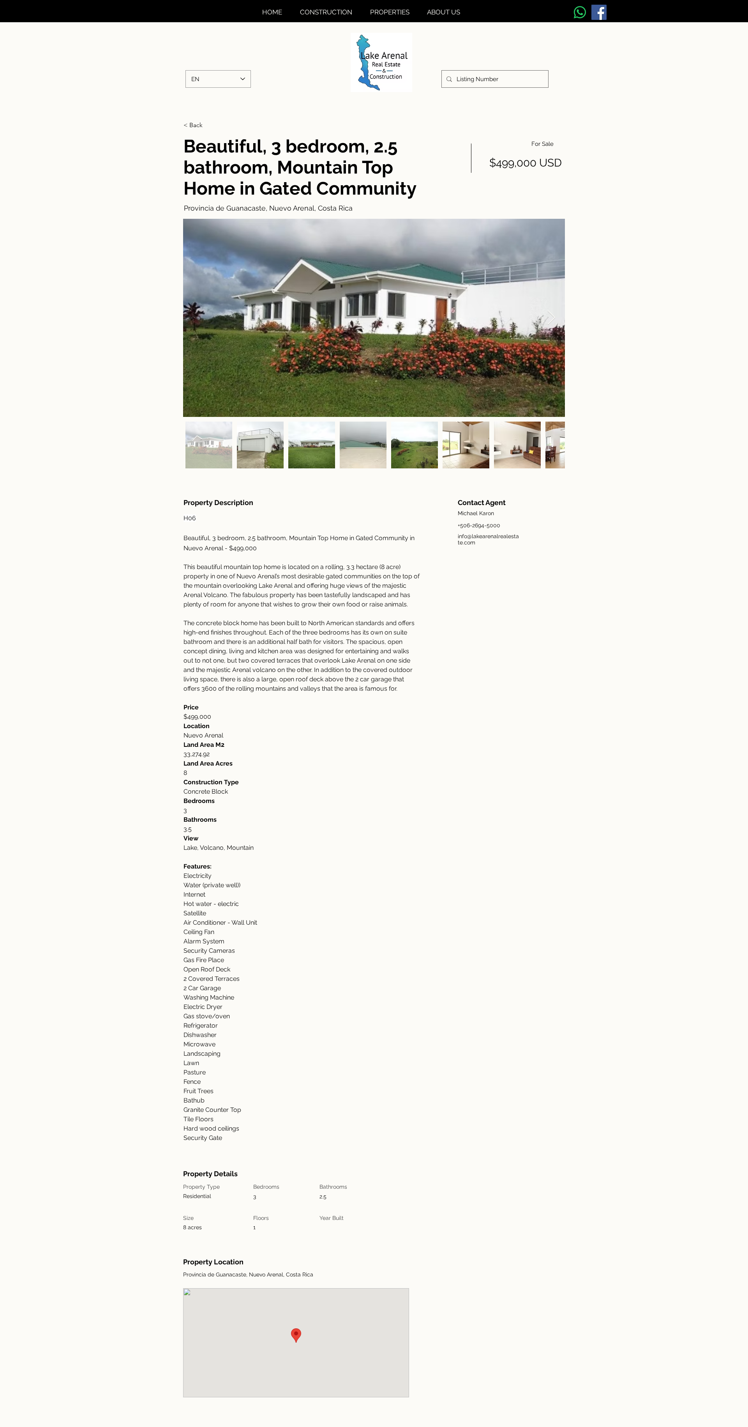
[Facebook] (599, 12)
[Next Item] (551, 318)
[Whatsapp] (579, 12)
